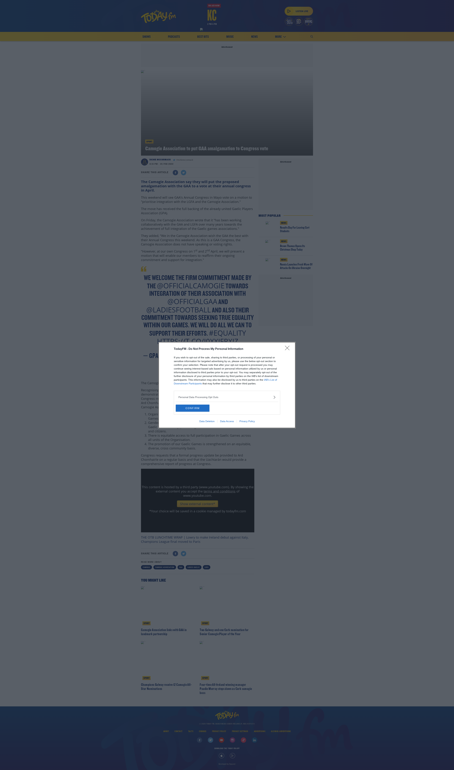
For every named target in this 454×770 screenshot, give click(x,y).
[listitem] (227, 397)
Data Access (227, 421)
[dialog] (227, 385)
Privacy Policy (247, 421)
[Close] (288, 349)
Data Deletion (207, 421)
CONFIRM (193, 408)
